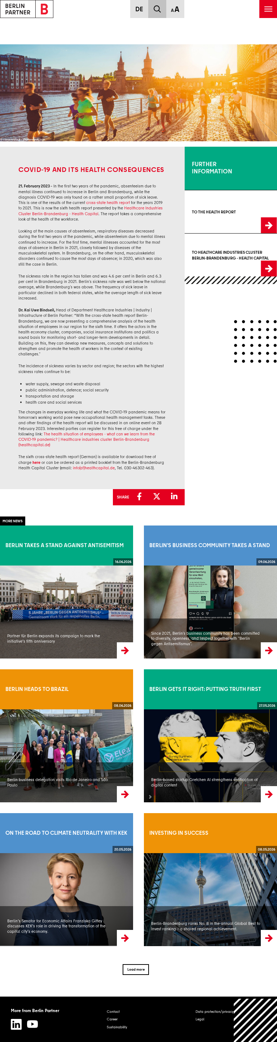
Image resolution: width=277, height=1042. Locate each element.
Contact (113, 1011)
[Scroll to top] (255, 1020)
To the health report (200, 211)
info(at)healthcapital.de (94, 468)
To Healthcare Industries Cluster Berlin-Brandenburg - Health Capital (226, 255)
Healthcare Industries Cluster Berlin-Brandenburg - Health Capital (90, 210)
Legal (199, 1018)
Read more (8, 591)
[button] (141, 496)
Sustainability (117, 1026)
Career (112, 1018)
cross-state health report (108, 202)
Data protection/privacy (214, 1011)
